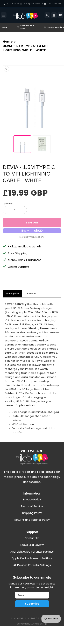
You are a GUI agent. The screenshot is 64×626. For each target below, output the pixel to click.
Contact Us (32, 538)
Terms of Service (32, 506)
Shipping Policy (32, 513)
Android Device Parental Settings (32, 552)
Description (12, 293)
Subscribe (32, 604)
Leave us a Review (32, 545)
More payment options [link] (32, 236)
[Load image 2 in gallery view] (42, 144)
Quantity (7, 203)
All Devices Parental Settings (32, 565)
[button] (3, 15)
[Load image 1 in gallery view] (22, 144)
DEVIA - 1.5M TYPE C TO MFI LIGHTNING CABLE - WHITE (25, 48)
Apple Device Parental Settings (32, 558)
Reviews (32, 293)
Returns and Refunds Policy (32, 520)
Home (8, 41)
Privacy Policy (32, 499)
